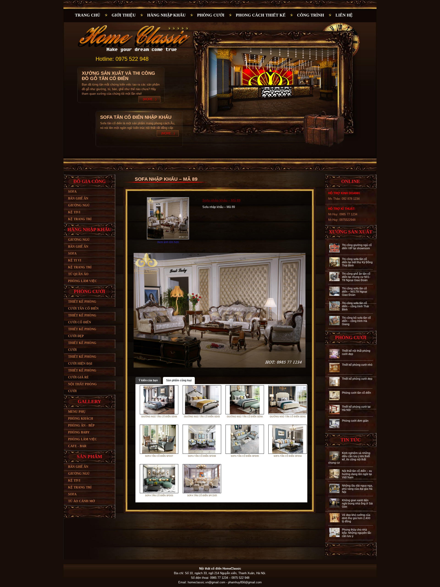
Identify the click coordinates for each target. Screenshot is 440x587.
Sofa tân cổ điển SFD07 (159, 456)
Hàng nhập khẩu (166, 15)
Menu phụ (76, 411)
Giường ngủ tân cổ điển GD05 (202, 416)
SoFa (72, 494)
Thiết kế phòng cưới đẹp (82, 332)
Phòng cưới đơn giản (355, 420)
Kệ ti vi (74, 260)
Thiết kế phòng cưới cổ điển (82, 319)
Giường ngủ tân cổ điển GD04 (245, 416)
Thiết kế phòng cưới (82, 346)
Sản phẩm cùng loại (179, 380)
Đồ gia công (89, 181)
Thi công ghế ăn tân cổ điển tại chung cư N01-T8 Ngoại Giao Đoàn (356, 277)
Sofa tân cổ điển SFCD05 (202, 495)
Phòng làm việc (82, 281)
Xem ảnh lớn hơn (168, 242)
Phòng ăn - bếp (81, 425)
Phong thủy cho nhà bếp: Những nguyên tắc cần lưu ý (356, 533)
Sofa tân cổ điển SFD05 (245, 456)
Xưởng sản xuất (350, 232)
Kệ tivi (74, 212)
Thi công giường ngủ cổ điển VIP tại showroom (357, 247)
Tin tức (351, 440)
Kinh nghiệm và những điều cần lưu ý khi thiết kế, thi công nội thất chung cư (349, 457)
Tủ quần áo (78, 274)
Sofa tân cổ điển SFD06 (202, 456)
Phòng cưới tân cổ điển (356, 392)
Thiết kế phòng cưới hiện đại (82, 360)
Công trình (310, 15)
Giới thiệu (124, 15)
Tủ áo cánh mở (81, 501)
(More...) (149, 99)
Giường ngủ (79, 205)
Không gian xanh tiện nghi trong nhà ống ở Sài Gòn (357, 503)
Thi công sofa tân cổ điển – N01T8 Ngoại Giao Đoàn (354, 291)
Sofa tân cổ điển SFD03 (159, 495)
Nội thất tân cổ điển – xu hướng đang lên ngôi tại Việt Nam (357, 474)
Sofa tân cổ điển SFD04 (288, 456)
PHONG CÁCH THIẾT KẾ (261, 15)
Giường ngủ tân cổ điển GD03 (287, 416)
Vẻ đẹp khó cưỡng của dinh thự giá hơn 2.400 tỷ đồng (356, 518)
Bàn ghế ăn (78, 198)
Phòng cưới (210, 15)
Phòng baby (79, 432)
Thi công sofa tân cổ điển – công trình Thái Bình (355, 306)
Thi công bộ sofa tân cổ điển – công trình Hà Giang (356, 321)
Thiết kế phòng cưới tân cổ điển (83, 305)
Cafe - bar (77, 446)
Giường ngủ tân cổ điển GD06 (159, 416)
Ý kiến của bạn (148, 380)
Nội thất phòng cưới (82, 387)
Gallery (89, 401)
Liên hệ (344, 15)
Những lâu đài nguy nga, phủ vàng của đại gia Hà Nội (357, 489)
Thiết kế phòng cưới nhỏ (357, 364)
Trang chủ (87, 15)
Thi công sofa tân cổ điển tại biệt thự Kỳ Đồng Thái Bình (357, 262)
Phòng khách (80, 418)
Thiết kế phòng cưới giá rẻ (82, 374)
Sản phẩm (89, 456)
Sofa (72, 191)
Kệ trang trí (79, 219)
